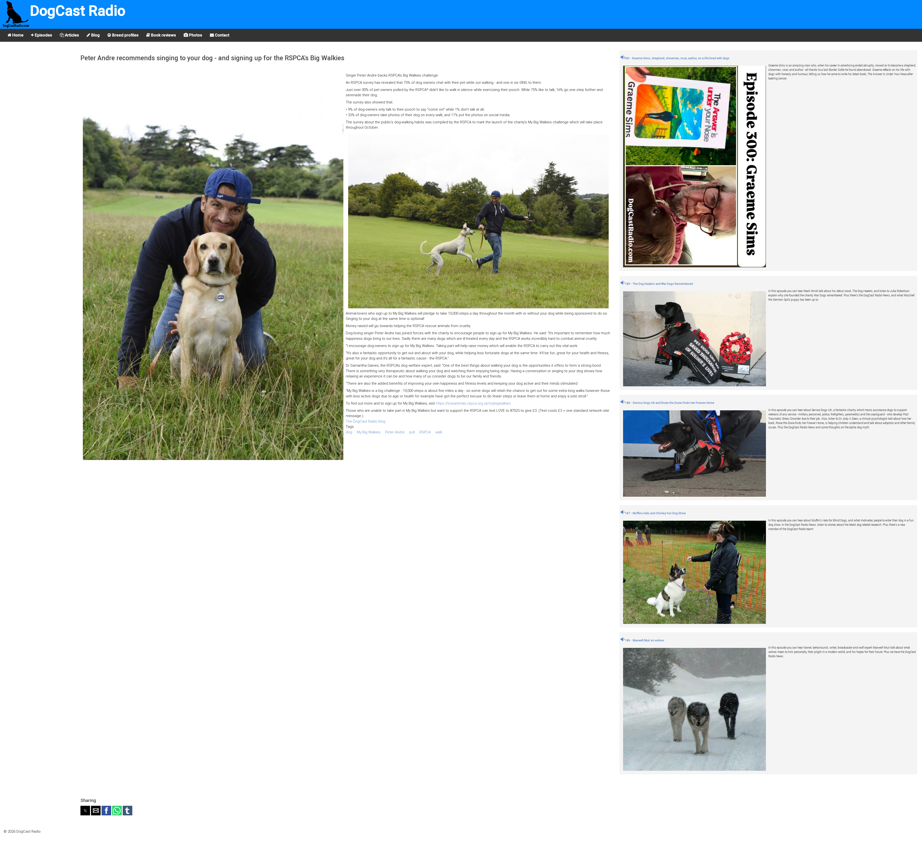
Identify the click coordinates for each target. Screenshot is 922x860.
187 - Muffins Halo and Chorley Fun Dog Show (655, 513)
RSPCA (425, 432)
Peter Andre (395, 432)
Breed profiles (125, 35)
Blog (95, 35)
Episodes (43, 35)
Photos (195, 35)
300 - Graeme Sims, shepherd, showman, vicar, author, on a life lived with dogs (676, 58)
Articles (71, 35)
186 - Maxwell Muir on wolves (644, 640)
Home (17, 35)
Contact (221, 35)
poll (412, 432)
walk (438, 432)
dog (349, 432)
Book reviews (163, 35)
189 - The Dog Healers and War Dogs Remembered (658, 284)
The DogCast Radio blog (365, 421)
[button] (85, 810)
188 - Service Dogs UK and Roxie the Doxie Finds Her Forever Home (669, 403)
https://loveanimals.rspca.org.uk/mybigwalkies (473, 403)
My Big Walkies (369, 432)
